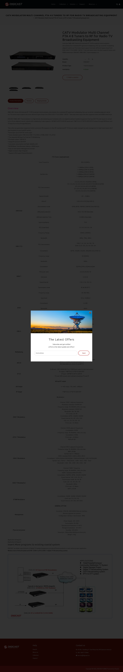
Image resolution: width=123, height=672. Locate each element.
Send (83, 353)
